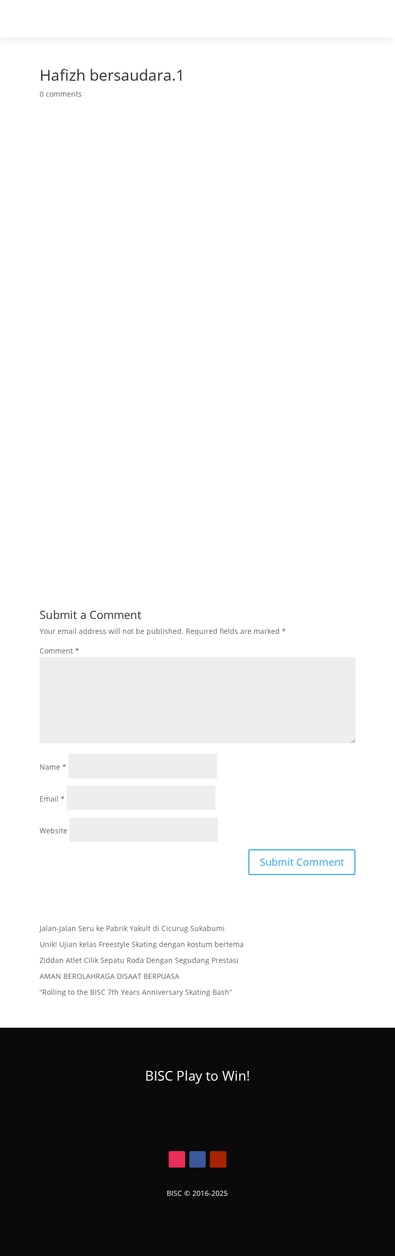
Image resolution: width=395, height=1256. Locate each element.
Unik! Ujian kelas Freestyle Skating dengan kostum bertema (142, 944)
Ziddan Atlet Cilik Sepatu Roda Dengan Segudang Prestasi (139, 960)
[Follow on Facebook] (197, 1159)
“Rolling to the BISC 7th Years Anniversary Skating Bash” (136, 992)
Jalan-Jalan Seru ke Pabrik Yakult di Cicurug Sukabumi (132, 928)
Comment (59, 651)
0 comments (61, 94)
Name (53, 767)
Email (52, 799)
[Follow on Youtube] (218, 1159)
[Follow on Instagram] (177, 1159)
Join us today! (197, 1119)
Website (53, 830)
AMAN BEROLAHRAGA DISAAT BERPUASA (109, 976)
